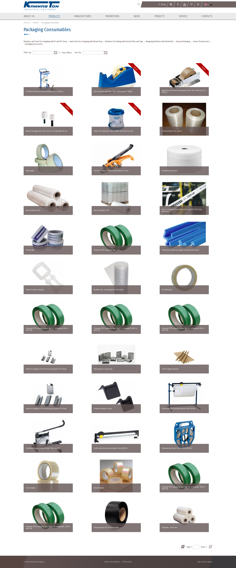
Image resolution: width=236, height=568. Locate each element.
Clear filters (67, 52)
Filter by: (27, 52)
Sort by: (78, 52)
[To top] (227, 551)
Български (211, 4)
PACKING (36, 23)
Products (27, 23)
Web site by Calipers (204, 562)
